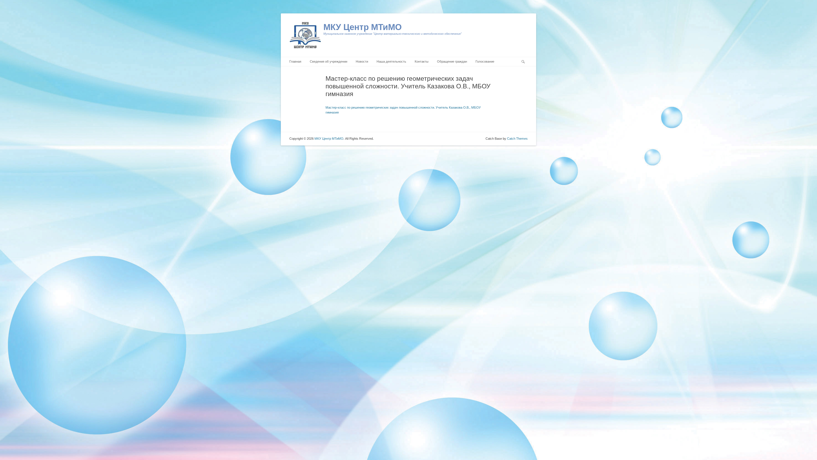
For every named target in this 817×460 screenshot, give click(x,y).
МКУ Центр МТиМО (362, 27)
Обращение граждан (452, 61)
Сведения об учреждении (328, 61)
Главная (295, 61)
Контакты (421, 61)
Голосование (485, 61)
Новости (362, 61)
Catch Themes (517, 138)
